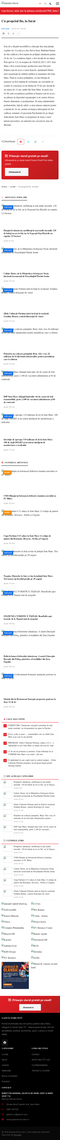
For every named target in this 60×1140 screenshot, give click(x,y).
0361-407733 (12, 1109)
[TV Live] (40, 3)
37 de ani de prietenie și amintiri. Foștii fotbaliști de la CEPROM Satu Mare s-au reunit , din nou (30, 753)
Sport (4, 1059)
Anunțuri (6, 1081)
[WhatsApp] (13, 33)
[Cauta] (45, 3)
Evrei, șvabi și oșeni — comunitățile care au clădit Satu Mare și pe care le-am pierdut (31, 735)
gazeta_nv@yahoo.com (16, 1114)
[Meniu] (56, 3)
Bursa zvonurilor (9, 1076)
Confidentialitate (39, 1065)
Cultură (5, 1065)
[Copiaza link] (18, 33)
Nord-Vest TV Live (41, 1059)
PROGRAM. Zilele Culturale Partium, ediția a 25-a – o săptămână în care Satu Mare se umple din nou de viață (31, 744)
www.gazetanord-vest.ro (17, 1119)
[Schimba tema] (50, 3)
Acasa (4, 187)
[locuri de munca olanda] (15, 975)
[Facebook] (3, 33)
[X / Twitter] (8, 33)
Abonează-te (14, 171)
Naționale (6, 1070)
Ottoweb (17, 1135)
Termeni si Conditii (41, 1070)
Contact (35, 1054)
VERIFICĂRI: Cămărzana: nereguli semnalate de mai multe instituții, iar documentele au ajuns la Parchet (30, 727)
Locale (5, 28)
